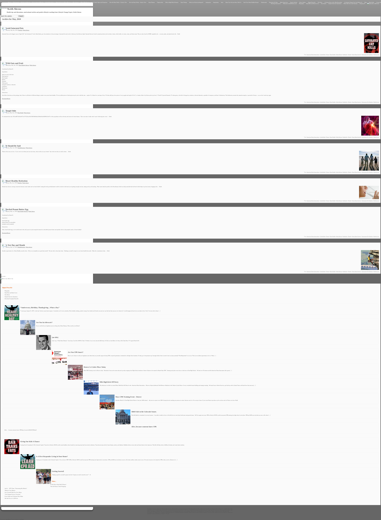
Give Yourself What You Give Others (13, 492)
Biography (301, 3)
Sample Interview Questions (334, 3)
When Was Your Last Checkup (350, 3)
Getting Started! (58, 471)
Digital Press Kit (311, 2)
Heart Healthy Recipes (24, 65)
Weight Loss (376, 54)
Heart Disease (152, 2)
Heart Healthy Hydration (16, 180)
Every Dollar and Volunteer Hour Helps (14, 496)
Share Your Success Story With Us (233, 2)
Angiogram (208, 2)
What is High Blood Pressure (171, 2)
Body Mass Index (50, 2)
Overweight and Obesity (37, 2)
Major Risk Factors (85, 2)
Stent (222, 2)
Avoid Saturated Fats (15, 28)
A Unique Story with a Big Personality (333, 2)
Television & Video (273, 2)
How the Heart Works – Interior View (137, 2)
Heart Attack (75, 2)
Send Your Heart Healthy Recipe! (251, 2)
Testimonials (264, 2)
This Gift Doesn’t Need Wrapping (58, 486)
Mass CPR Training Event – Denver (128, 397)
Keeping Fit (362, 3)
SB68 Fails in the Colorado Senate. (144, 412)
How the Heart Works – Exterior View (118, 2)
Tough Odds (11, 110)
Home (9, 2)
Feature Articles (293, 2)
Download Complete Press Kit (11, 298)
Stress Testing (184, 2)
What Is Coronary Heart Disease (63, 2)
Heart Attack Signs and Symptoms (99, 2)
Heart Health (332, 54)
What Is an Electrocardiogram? (196, 2)
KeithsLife (345, 54)
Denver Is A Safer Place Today (95, 367)
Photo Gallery (302, 2)
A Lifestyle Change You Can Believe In (353, 2)
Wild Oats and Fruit (14, 63)
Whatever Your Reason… (10, 490)
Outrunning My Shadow (367, 54)
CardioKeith (322, 54)
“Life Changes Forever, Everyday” (13, 494)
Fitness (327, 54)
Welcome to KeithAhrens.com (290, 3)
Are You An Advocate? (44, 322)
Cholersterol (16, 2)
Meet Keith (371, 2)
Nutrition (20, 30)
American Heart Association (313, 54)
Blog (366, 2)
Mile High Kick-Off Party (109, 382)
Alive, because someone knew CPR (143, 427)
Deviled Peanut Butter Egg (17, 209)
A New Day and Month (15, 245)
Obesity (349, 54)
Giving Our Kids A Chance (30, 441)
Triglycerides (160, 2)
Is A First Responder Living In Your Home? (52, 456)
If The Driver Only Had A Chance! (58, 484)
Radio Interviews (284, 2)
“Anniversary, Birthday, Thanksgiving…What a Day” (40, 308)
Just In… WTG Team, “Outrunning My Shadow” (16, 488)
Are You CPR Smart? (75, 352)
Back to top (10, 278)
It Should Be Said (13, 145)
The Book (320, 2)
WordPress (8, 519)
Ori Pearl (22, 519)
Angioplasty (216, 2)
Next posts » (3, 276)
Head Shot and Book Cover (312, 3)
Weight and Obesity (25, 2)
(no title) (55, 337)
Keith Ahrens (26, 30)
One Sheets (323, 3)
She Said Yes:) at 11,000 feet (11, 498)
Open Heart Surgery (356, 54)
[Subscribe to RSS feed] (373, 3)
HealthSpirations (21, 148)
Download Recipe (6, 98)
